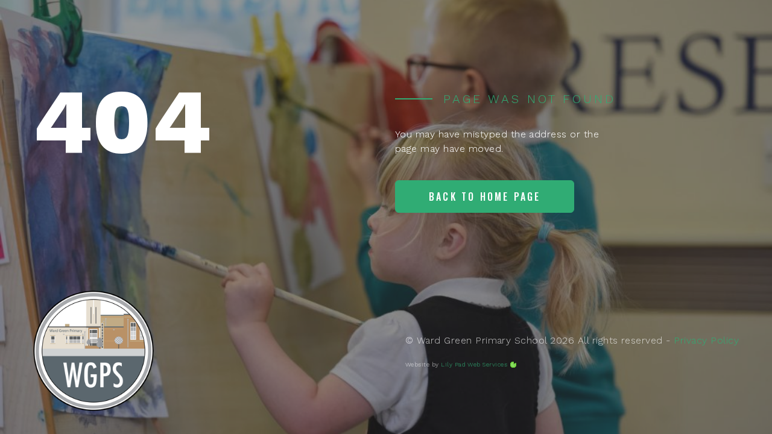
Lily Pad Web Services (474, 364)
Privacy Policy (706, 340)
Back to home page (484, 196)
